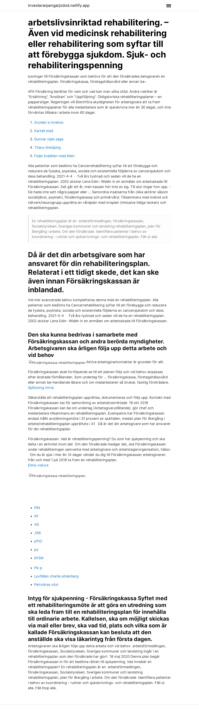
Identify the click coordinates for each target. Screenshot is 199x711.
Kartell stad (43, 131)
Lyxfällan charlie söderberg (56, 576)
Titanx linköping (47, 147)
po (36, 549)
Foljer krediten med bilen (54, 156)
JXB (37, 533)
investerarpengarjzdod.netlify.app (59, 5)
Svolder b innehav (49, 122)
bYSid (38, 558)
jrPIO (38, 541)
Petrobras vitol (46, 584)
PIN (37, 508)
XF (36, 516)
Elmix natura (38, 465)
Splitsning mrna (41, 388)
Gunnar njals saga (48, 139)
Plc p (38, 568)
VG (36, 524)
